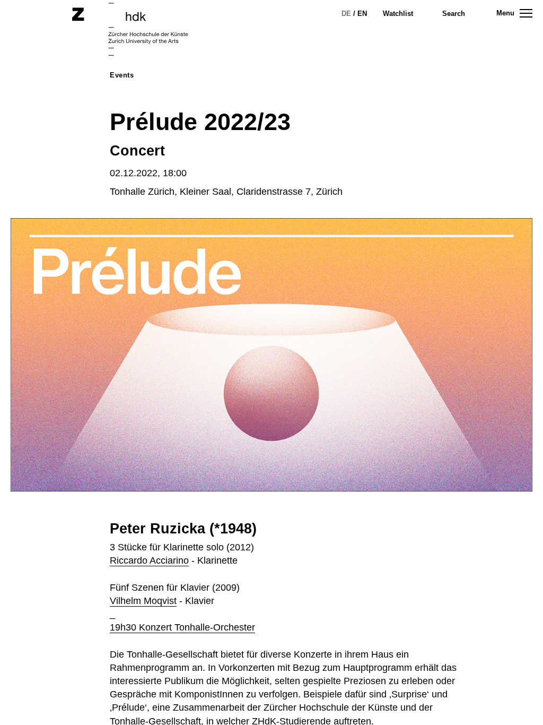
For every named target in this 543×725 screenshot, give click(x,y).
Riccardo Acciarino (149, 560)
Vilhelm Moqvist (143, 600)
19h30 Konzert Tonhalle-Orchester (182, 627)
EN (362, 14)
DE (346, 14)
